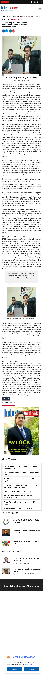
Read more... (29, 664)
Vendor (9, 19)
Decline (31, 669)
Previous (6, 398)
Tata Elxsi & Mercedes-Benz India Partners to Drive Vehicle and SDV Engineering (20, 486)
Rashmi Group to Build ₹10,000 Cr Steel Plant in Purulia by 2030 (21, 467)
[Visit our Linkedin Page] (38, 2)
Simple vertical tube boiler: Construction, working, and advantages (19, 509)
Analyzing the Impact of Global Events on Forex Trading (21, 474)
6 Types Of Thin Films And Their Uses (17, 491)
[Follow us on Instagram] (41, 2)
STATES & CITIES (12, 17)
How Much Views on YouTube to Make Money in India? (21, 480)
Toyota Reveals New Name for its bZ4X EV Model (19, 503)
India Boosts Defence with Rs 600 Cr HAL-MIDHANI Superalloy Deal (19, 497)
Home (3, 17)
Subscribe (5, 2)
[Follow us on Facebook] (31, 2)
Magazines (22, 17)
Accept (14, 669)
